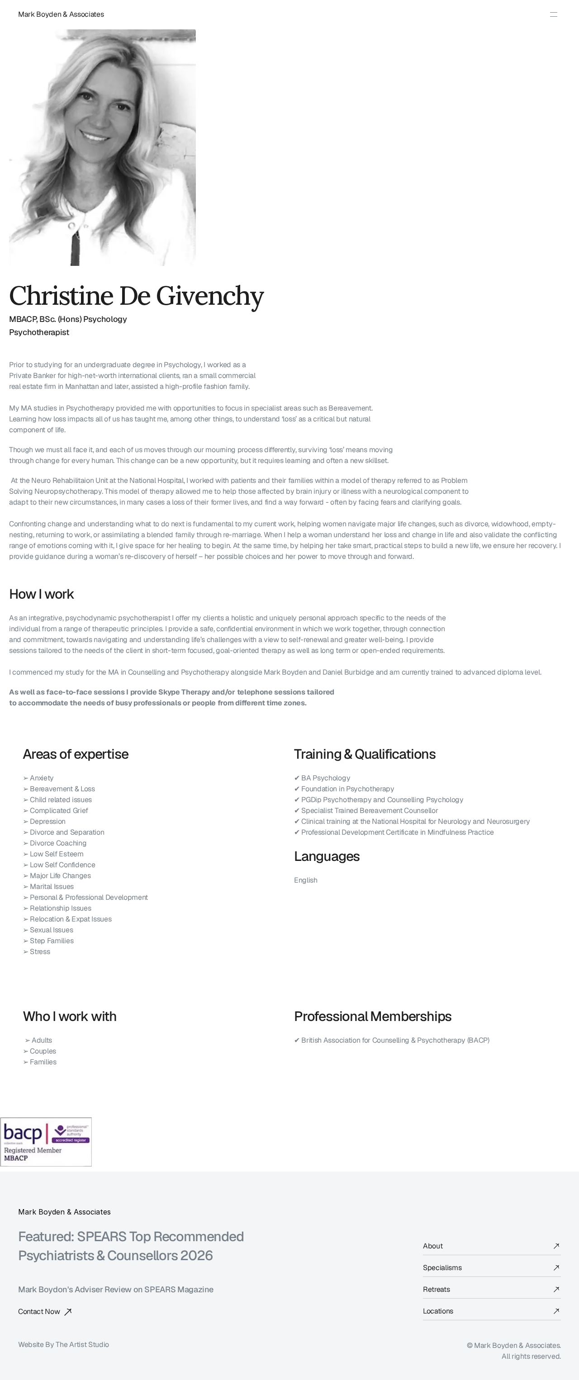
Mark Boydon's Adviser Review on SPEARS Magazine (116, 1289)
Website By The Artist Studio (63, 1344)
